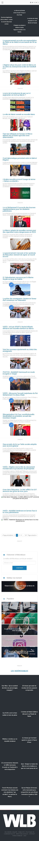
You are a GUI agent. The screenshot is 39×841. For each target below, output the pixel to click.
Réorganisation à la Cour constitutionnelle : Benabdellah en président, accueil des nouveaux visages (19, 416)
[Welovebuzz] (8, 2)
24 (25, 535)
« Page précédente (7, 535)
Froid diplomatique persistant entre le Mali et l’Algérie (20, 159)
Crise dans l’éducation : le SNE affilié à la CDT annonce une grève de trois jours (20, 490)
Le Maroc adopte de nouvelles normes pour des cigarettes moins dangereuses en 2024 (19, 231)
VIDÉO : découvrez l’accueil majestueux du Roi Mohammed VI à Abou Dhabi (20, 394)
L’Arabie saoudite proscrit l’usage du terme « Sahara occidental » (19, 180)
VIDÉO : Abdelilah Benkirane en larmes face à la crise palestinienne (20, 512)
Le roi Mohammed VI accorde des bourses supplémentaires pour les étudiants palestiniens (19, 209)
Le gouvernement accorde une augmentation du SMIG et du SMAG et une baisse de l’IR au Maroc (20, 42)
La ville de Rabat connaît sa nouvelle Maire (19, 114)
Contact (32, 834)
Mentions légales (22, 834)
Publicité (21, 832)
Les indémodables (19, 671)
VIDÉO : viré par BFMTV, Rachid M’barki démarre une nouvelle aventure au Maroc (18, 327)
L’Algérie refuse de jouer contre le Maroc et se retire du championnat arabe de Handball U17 (19, 66)
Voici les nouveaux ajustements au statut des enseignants (20, 350)
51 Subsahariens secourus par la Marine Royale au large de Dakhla (18, 278)
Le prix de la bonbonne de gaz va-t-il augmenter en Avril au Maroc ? (16, 94)
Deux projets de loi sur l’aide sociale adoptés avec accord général (20, 445)
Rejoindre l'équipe (11, 832)
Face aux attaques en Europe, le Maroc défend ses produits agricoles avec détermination (17, 135)
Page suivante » (32, 535)
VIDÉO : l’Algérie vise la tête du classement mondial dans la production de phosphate (19, 468)
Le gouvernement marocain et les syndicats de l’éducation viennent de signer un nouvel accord (19, 255)
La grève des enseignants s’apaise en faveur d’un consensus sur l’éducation (19, 299)
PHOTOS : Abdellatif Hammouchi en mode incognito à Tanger (19, 373)
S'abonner (19, 568)
